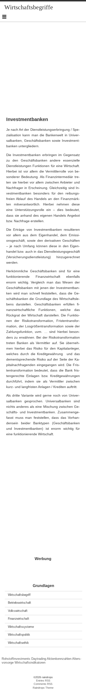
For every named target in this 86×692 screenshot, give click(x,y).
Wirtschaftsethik (18, 642)
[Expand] (4, 17)
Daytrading (38, 659)
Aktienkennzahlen (59, 659)
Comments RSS (43, 683)
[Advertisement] (43, 65)
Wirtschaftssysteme (21, 626)
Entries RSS (43, 680)
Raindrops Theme (43, 687)
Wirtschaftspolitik (19, 634)
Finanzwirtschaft (18, 618)
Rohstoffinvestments (16, 659)
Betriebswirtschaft (19, 602)
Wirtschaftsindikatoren (30, 662)
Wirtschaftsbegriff (19, 594)
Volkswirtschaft (17, 610)
